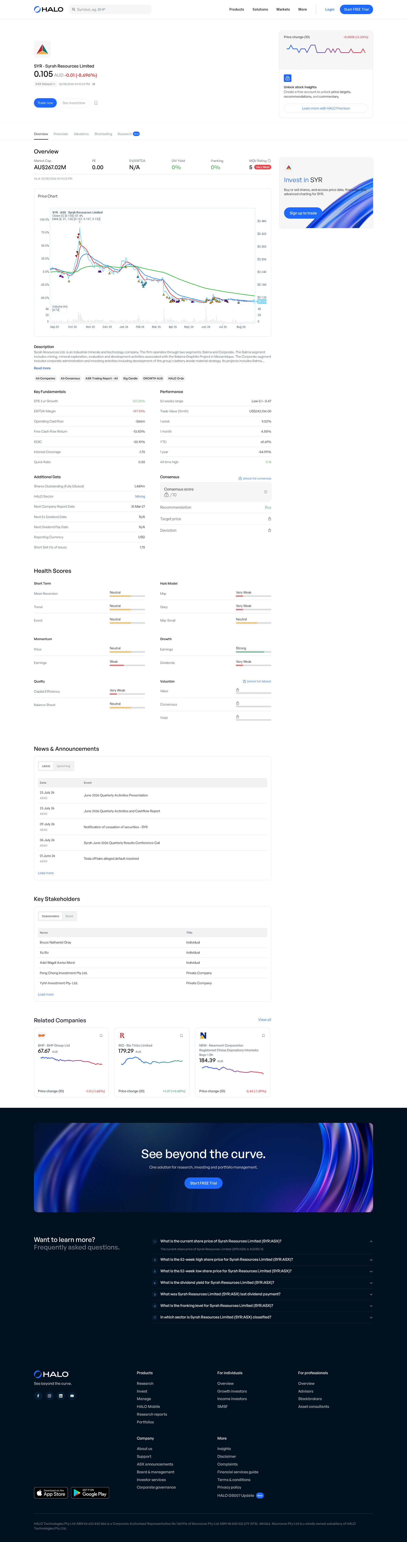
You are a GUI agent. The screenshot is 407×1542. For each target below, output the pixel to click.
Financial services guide (237, 1472)
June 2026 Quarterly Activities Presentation (116, 795)
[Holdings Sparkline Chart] (326, 53)
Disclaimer (226, 1456)
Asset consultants (313, 1406)
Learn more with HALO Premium (326, 108)
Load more (46, 873)
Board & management (155, 1472)
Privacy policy (229, 1487)
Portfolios (145, 1422)
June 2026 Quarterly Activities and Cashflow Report (122, 811)
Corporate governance (156, 1487)
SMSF (222, 1406)
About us (144, 1448)
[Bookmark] (96, 103)
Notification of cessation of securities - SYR (116, 827)
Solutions (260, 9)
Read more (42, 368)
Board (69, 916)
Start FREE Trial (356, 9)
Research (145, 1383)
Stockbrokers (310, 1398)
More (302, 9)
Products (236, 9)
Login (329, 9)
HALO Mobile (148, 1406)
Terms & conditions (233, 1479)
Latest (46, 766)
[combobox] (45, 84)
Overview (225, 1383)
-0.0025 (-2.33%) (355, 37)
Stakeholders (50, 916)
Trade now (45, 103)
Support (144, 1456)
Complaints (227, 1464)
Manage (144, 1398)
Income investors (232, 1398)
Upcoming (63, 766)
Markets (283, 9)
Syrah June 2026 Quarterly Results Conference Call (122, 843)
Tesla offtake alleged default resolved (111, 858)
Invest (142, 1391)
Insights (224, 1448)
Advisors (305, 1391)
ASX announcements (155, 1464)
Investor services (151, 1479)
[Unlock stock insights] (287, 78)
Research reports (152, 1414)
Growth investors (232, 1391)
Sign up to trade (303, 213)
